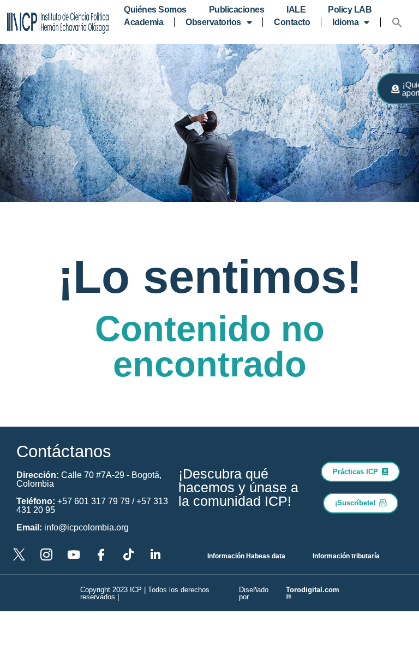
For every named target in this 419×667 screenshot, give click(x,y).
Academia (143, 22)
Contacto (292, 22)
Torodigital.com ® (312, 593)
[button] (397, 22)
